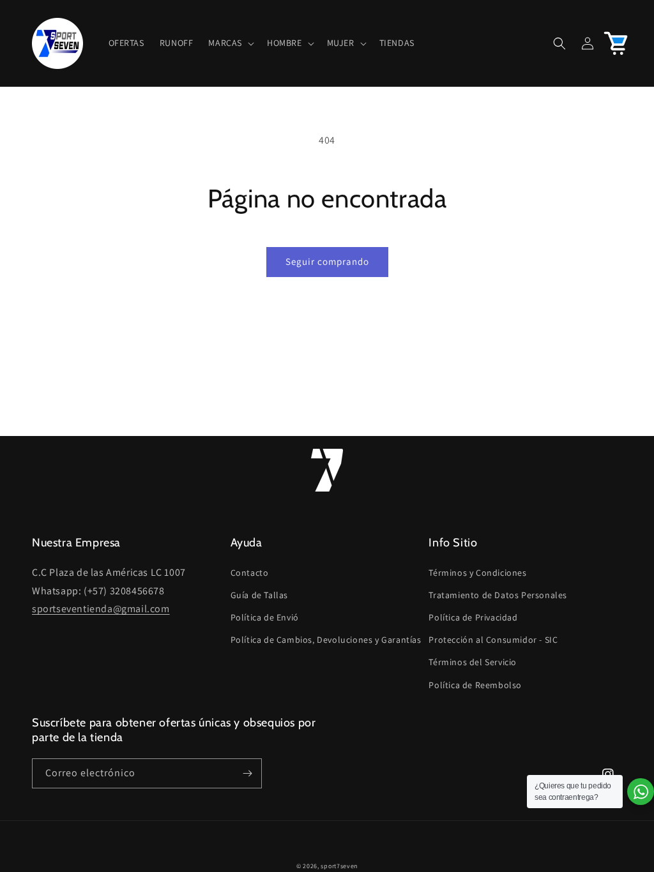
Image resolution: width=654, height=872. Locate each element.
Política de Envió (265, 617)
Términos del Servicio (473, 662)
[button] (230, 42)
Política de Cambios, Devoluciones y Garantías (326, 639)
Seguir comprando (327, 261)
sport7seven (339, 866)
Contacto (250, 572)
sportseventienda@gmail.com (101, 608)
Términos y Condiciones (477, 572)
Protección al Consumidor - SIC (493, 639)
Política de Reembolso (475, 685)
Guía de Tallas (259, 595)
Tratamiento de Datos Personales (498, 595)
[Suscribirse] (247, 773)
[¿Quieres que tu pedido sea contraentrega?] (640, 791)
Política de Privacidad (473, 617)
